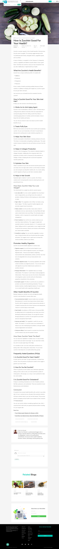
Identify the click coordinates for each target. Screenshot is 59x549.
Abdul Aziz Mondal (22, 430)
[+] (29, 455)
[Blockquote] (24, 455)
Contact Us (24, 528)
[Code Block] (26, 455)
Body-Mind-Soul (30, 535)
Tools (23, 537)
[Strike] (21, 455)
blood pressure (19, 400)
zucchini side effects (34, 421)
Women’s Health (30, 538)
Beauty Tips (30, 533)
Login (50, 1)
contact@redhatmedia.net (9, 531)
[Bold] (18, 455)
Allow (19, 4)
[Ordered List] (22, 455)
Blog (16, 38)
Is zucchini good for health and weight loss (21, 421)
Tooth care (30, 529)
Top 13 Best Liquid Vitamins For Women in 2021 (26, 413)
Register (54, 1)
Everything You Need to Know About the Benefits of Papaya (29, 415)
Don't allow (15, 4)
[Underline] (20, 455)
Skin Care (30, 531)
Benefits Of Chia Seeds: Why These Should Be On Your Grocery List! (29, 494)
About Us (23, 526)
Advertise (23, 530)
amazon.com (9, 529)
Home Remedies (30, 527)
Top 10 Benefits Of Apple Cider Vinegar (17, 493)
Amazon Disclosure (24, 532)
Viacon (51, 547)
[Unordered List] (23, 455)
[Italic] (19, 455)
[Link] (27, 455)
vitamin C (17, 75)
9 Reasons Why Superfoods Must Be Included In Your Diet (40, 494)
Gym (29, 540)
